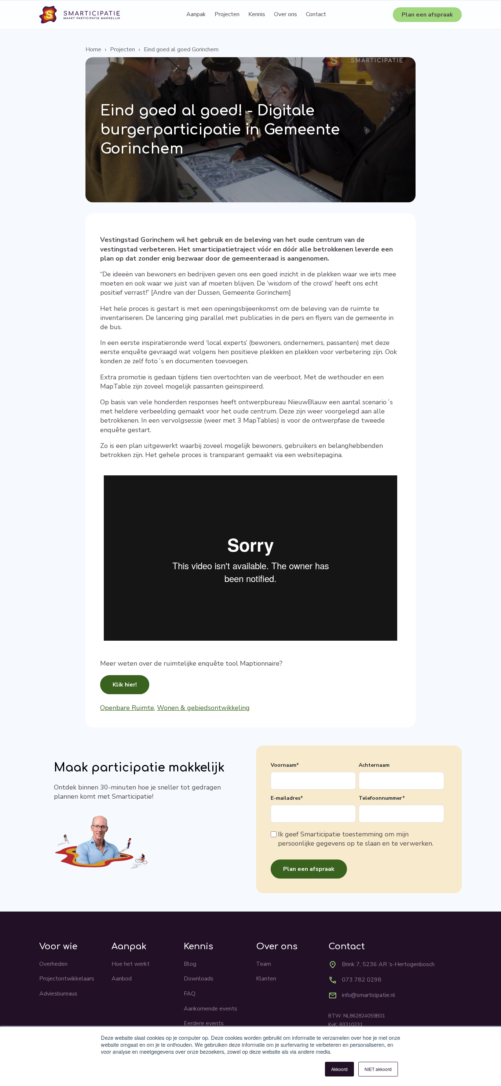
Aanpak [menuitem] (196, 14)
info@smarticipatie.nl (368, 995)
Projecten (122, 49)
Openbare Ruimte (127, 707)
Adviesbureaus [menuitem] (58, 994)
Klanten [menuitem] (266, 979)
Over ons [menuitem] (285, 14)
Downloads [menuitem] (198, 979)
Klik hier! (125, 685)
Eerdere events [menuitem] (204, 1023)
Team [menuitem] (263, 964)
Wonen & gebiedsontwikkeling (203, 707)
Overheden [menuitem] (53, 964)
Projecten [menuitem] (227, 14)
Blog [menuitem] (190, 964)
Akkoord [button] (339, 1069)
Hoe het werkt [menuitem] (130, 964)
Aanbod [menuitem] (121, 979)
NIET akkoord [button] (378, 1069)
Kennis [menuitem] (256, 14)
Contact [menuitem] (316, 14)
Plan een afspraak (427, 15)
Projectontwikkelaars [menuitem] (66, 979)
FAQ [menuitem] (189, 994)
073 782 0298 (361, 980)
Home (93, 49)
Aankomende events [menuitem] (210, 1009)
